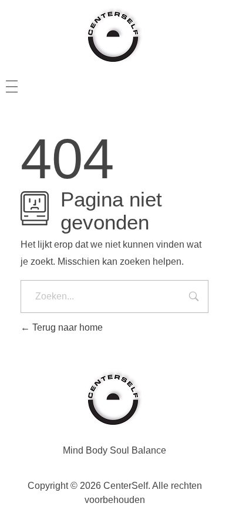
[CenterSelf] (114, 35)
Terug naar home (66, 327)
